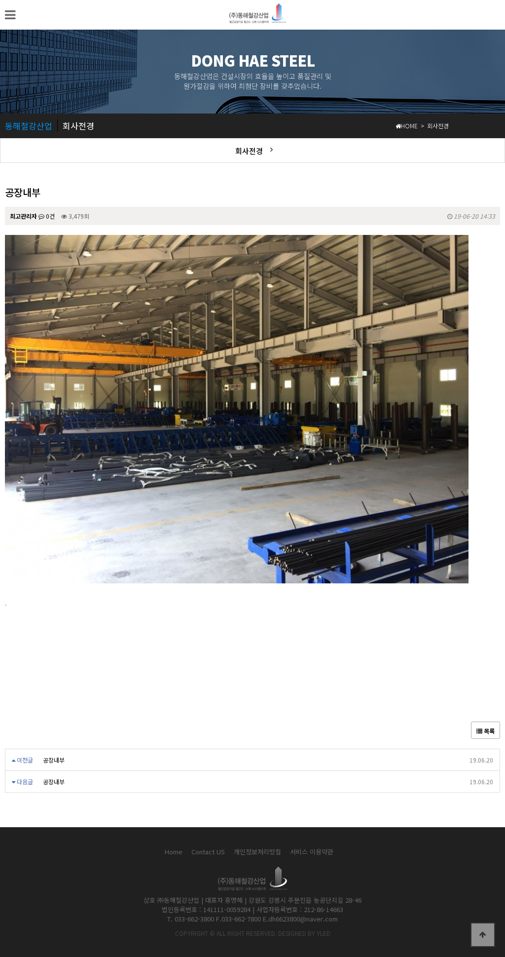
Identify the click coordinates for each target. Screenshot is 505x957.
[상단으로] (482, 934)
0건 (49, 216)
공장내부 (54, 760)
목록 (488, 731)
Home (173, 851)
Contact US (208, 851)
